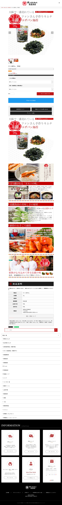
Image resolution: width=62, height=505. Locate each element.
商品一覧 (5, 7)
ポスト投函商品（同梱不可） (11, 350)
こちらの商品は (12, 78)
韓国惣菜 (6, 362)
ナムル (5, 366)
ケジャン (6, 409)
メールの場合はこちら (31, 477)
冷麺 (5, 397)
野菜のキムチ (7, 338)
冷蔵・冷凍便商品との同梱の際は (16, 85)
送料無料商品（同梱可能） (10, 346)
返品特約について (20, 109)
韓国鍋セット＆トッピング (10, 417)
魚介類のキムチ (7, 342)
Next (52, 32)
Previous (10, 32)
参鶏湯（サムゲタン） (9, 413)
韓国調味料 (6, 354)
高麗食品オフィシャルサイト (51, 492)
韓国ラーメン (7, 385)
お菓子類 (6, 389)
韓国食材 (9, 7)
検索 (55, 329)
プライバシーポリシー (17, 492)
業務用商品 (6, 405)
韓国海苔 (6, 393)
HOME (2, 7)
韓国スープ (6, 374)
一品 (5, 401)
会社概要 (7, 492)
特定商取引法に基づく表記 (37, 492)
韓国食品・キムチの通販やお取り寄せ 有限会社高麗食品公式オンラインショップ (33, 502)
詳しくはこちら (31, 451)
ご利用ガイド (26, 492)
